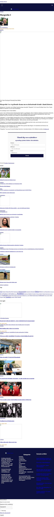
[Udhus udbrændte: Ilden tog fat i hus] (11, 438)
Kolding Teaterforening (9, 163)
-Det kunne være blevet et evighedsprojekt (7, 266)
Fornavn (12, 142)
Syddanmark (41, 295)
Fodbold (1, 182)
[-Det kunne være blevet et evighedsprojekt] (5, 264)
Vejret (16, 297)
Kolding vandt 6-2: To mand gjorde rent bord (43, 492)
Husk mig (3, 510)
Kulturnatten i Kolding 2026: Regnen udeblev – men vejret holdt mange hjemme (15, 208)
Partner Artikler (14, 295)
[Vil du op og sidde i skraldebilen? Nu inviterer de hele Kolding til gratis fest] (14, 332)
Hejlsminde (52, 291)
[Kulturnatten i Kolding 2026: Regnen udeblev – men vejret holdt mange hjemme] (5, 205)
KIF (7, 293)
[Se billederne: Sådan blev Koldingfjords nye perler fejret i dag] (22, 249)
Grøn (44, 291)
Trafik (51, 295)
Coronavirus (28, 291)
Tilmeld (27, 155)
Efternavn (13, 146)
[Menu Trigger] (2, 5)
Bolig (12, 291)
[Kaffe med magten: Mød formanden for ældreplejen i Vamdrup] (5, 242)
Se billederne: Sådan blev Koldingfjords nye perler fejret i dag (11, 251)
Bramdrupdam (16, 291)
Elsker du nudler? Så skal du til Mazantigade (10, 357)
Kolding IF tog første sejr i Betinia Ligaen (8, 179)
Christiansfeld (3, 217)
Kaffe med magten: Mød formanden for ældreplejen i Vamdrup (11, 245)
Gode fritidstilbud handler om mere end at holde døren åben (43, 459)
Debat (37, 291)
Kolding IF (30, 293)
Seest (27, 295)
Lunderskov (2, 195)
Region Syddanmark (22, 295)
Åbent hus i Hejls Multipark (5, 186)
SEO (28, 295)
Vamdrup (17, 217)
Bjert (3, 439)
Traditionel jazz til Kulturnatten (7, 421)
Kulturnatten (2, 210)
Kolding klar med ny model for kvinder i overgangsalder (10, 229)
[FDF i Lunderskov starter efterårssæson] (15, 190)
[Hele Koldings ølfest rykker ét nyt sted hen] (15, 324)
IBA (1, 293)
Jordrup (1, 284)
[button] (2, 445)
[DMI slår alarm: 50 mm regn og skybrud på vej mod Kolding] (3, 211)
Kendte (5, 293)
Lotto (1, 295)
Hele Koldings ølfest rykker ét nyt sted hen (9, 328)
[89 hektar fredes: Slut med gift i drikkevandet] (5, 279)
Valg (4, 297)
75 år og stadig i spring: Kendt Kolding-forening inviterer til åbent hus (15, 399)
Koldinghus (26, 293)
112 (1, 269)
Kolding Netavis (3, 1)
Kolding (1, 11)
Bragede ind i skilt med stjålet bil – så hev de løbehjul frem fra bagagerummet (17, 320)
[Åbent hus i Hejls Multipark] (11, 183)
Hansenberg (47, 291)
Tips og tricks (47, 295)
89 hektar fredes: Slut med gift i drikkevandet (8, 282)
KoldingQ (40, 293)
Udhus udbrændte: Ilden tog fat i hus (8, 442)
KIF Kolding (11, 293)
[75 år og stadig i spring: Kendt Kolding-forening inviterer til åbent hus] (11, 396)
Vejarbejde (12, 297)
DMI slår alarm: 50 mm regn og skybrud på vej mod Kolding (11, 214)
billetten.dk (46, 129)
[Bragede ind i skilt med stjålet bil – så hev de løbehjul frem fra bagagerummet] (11, 317)
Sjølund (30, 295)
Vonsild (19, 297)
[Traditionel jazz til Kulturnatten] (11, 417)
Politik (18, 295)
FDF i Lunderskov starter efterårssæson (7, 192)
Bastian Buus (8, 291)
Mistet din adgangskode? (5, 512)
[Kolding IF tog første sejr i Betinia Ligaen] (5, 177)
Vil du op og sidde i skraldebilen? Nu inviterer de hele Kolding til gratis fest (16, 336)
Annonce (4, 291)
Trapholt (1, 297)
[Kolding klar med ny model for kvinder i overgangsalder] (5, 227)
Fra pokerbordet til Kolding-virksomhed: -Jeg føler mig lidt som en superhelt (17, 378)
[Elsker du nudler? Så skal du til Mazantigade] (11, 353)
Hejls (1, 188)
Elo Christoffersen (4, 27)
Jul (2, 293)
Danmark (33, 291)
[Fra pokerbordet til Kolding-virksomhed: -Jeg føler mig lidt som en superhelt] (11, 374)
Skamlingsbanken (35, 295)
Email (12, 150)
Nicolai (9, 295)
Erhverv (41, 291)
